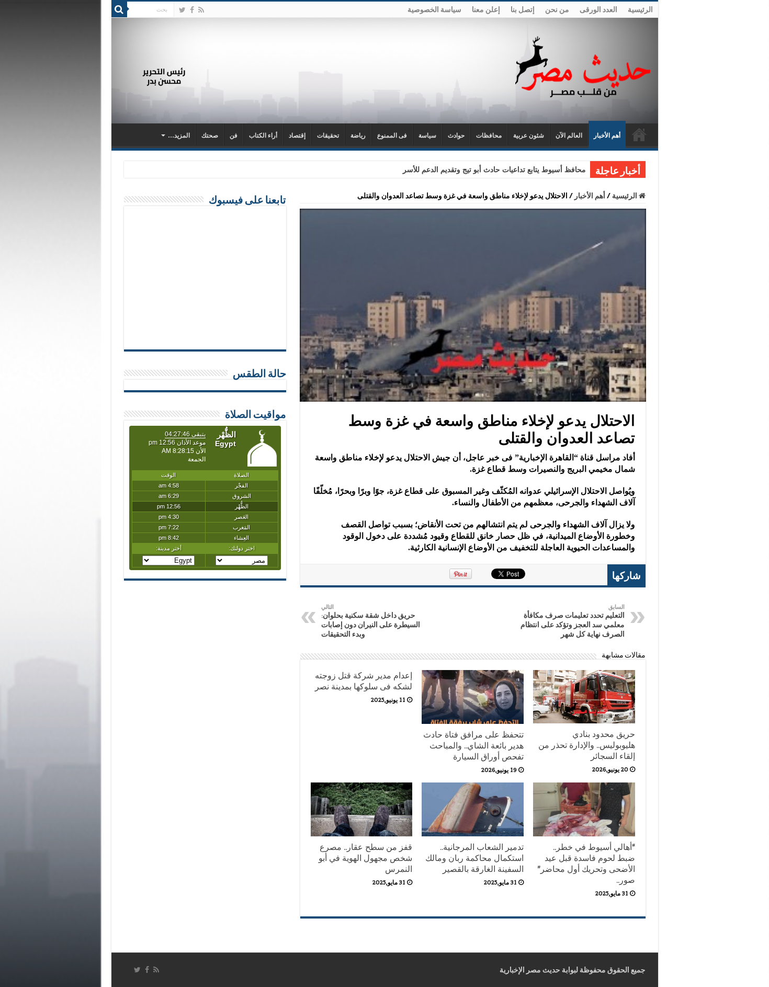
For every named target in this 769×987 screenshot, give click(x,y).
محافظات (489, 135)
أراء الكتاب (263, 135)
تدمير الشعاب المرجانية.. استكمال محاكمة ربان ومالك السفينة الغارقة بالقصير (474, 858)
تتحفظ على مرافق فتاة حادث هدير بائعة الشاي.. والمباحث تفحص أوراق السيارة (473, 745)
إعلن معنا (486, 9)
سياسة (427, 135)
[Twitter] (182, 10)
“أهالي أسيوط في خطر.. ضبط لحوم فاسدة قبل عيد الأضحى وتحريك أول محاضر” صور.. (586, 864)
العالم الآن (569, 135)
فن (234, 135)
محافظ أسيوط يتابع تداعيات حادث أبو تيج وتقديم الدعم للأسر (494, 170)
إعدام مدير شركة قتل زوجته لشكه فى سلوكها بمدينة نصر (363, 681)
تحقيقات (328, 135)
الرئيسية (640, 9)
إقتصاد (297, 135)
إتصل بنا (523, 9)
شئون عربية (528, 135)
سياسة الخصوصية (434, 9)
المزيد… (179, 135)
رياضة (358, 135)
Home (639, 134)
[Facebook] (192, 10)
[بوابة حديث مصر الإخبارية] (582, 65)
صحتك (209, 135)
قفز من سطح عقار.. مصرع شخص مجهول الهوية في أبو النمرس (365, 858)
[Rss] (201, 10)
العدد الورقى (598, 9)
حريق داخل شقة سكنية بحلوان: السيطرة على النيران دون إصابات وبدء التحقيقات (370, 621)
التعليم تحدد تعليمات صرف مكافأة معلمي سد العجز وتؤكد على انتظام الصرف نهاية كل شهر (573, 621)
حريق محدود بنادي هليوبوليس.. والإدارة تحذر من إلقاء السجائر (586, 745)
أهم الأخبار (607, 135)
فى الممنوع (392, 135)
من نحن (557, 9)
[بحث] (119, 9)
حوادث (456, 135)
